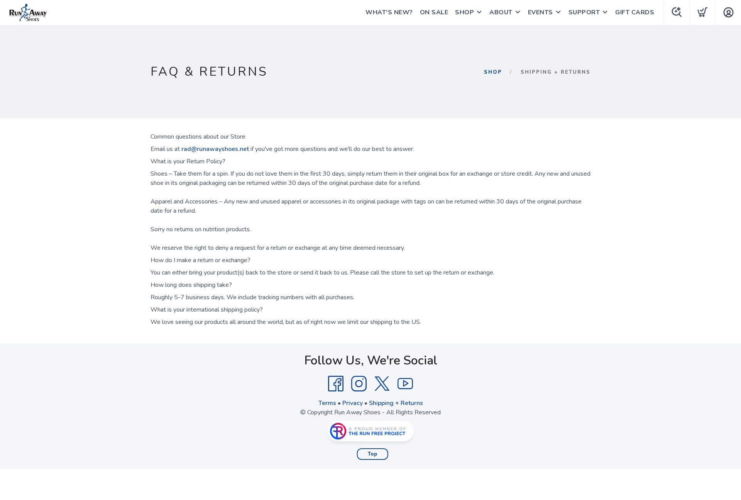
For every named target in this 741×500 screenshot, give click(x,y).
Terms (327, 403)
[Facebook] (335, 383)
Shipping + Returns (396, 403)
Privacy (352, 403)
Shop (493, 72)
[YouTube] (405, 383)
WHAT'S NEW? (389, 12)
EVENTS (540, 12)
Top (372, 454)
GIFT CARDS (634, 12)
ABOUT (501, 12)
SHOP (464, 12)
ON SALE (434, 12)
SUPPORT (584, 12)
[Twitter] (382, 383)
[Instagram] (358, 383)
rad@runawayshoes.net (215, 149)
